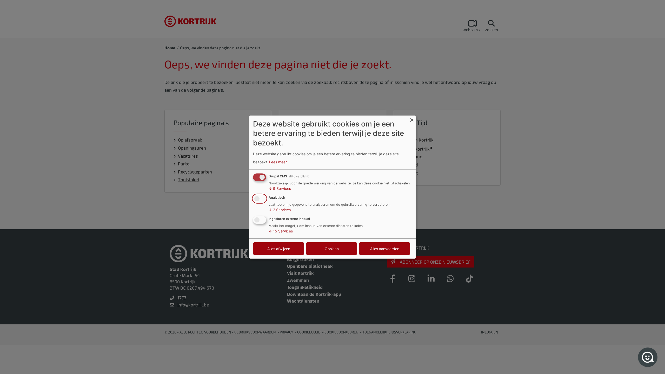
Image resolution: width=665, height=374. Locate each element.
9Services (280, 188)
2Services (280, 210)
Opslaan (332, 248)
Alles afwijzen (278, 248)
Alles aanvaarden (384, 248)
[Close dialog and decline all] (412, 119)
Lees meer (278, 161)
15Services (281, 231)
